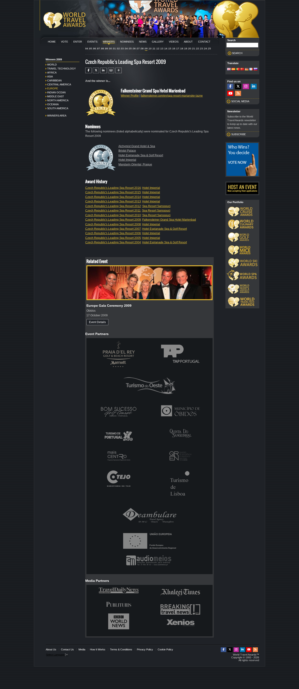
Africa (52, 72)
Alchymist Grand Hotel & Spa (136, 146)
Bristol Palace (127, 150)
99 (106, 48)
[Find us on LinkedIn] (254, 86)
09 (146, 48)
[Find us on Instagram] (246, 86)
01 (114, 48)
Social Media (240, 101)
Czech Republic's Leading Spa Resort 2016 (113, 188)
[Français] (251, 69)
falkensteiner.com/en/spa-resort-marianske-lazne (172, 95)
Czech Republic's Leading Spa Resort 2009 (113, 219)
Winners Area (56, 115)
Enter (77, 41)
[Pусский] (255, 69)
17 (177, 48)
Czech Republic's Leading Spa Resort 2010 (113, 215)
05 (130, 48)
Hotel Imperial (127, 159)
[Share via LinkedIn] (103, 70)
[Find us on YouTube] (230, 93)
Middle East (55, 96)
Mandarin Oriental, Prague (135, 164)
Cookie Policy (165, 649)
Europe (52, 88)
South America (57, 108)
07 (138, 48)
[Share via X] (96, 70)
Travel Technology (61, 68)
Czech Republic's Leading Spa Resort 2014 (113, 197)
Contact (204, 41)
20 (189, 48)
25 (209, 48)
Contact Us (67, 649)
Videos (173, 41)
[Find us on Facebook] (230, 86)
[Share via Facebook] (88, 70)
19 (185, 48)
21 (193, 48)
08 (142, 48)
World (52, 64)
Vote (64, 41)
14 (165, 48)
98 (102, 48)
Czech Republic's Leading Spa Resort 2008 (113, 224)
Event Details (97, 322)
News (142, 41)
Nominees (127, 41)
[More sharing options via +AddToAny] (118, 70)
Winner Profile (130, 95)
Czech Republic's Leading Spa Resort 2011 (113, 210)
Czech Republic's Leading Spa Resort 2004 (113, 242)
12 (158, 48)
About (188, 41)
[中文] (242, 69)
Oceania (53, 104)
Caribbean (54, 80)
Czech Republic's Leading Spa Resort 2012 (113, 206)
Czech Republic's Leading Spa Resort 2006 (113, 233)
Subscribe (238, 134)
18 (181, 48)
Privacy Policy (145, 649)
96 (94, 48)
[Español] (233, 69)
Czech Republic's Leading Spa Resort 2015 (113, 192)
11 (154, 48)
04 (126, 48)
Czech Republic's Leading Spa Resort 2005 (113, 238)
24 (205, 48)
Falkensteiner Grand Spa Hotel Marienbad (169, 219)
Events (92, 41)
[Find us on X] (238, 86)
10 (150, 48)
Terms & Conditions (121, 649)
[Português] (238, 69)
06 (134, 48)
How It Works (97, 649)
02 (118, 48)
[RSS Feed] (238, 93)
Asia (50, 76)
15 (169, 48)
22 (197, 48)
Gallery (158, 41)
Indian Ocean (56, 92)
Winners (109, 41)
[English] (229, 69)
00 (110, 48)
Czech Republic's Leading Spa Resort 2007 (113, 228)
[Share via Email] (111, 70)
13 (161, 48)
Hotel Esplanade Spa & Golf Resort (140, 155)
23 (201, 48)
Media (81, 649)
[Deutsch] (247, 69)
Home (52, 41)
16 (173, 48)
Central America (59, 84)
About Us (51, 649)
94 (86, 48)
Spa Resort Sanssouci (156, 206)
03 (122, 48)
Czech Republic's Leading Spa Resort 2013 (113, 201)
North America (57, 100)
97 (98, 48)
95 (90, 48)
